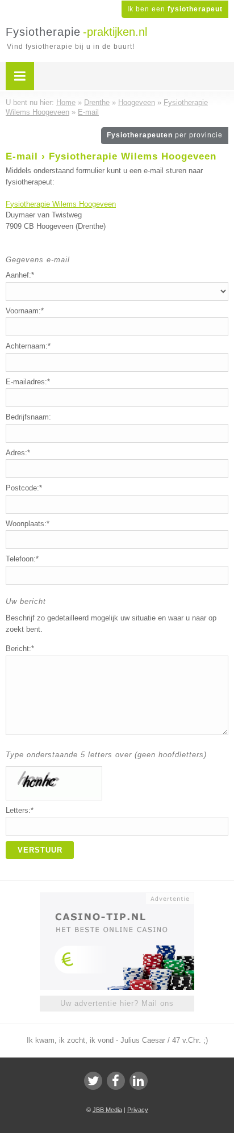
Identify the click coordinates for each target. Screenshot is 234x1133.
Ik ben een (175, 9)
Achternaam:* (28, 346)
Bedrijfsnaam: (28, 417)
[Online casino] (117, 897)
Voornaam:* (25, 311)
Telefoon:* (22, 559)
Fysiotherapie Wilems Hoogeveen (61, 204)
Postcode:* (24, 488)
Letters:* (20, 810)
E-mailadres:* (28, 381)
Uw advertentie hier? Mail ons (117, 1003)
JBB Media (107, 1109)
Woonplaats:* (27, 523)
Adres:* (18, 452)
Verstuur (40, 850)
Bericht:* (20, 648)
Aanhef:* (20, 275)
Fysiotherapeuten (165, 135)
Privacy (137, 1109)
